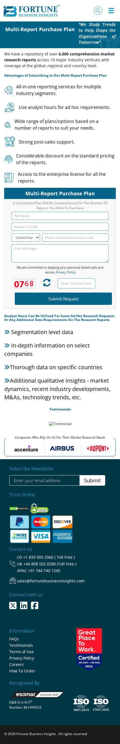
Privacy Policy (66, 272)
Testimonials (21, 645)
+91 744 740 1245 (44, 570)
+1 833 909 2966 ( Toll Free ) (49, 557)
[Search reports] (98, 10)
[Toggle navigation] (111, 10)
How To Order (22, 671)
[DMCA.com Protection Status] (19, 506)
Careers (16, 664)
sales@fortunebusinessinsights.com (51, 580)
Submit (92, 480)
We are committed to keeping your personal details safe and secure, (60, 269)
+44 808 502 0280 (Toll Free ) (49, 563)
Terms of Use (21, 651)
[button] (5, 424)
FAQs (14, 638)
